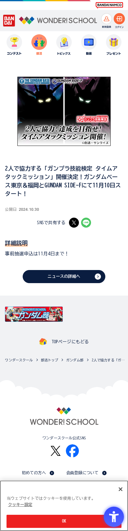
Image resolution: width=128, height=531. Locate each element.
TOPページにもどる (70, 342)
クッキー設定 (20, 505)
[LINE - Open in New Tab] (86, 223)
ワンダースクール (19, 360)
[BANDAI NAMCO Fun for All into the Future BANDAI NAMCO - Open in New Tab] (109, 5)
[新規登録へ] (106, 18)
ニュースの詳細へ (64, 276)
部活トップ (49, 360)
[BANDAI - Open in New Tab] (9, 20)
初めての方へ (34, 473)
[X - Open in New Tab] (74, 223)
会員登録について (82, 473)
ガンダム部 (75, 360)
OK (64, 521)
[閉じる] (120, 489)
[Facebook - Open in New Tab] (72, 450)
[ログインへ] (119, 18)
